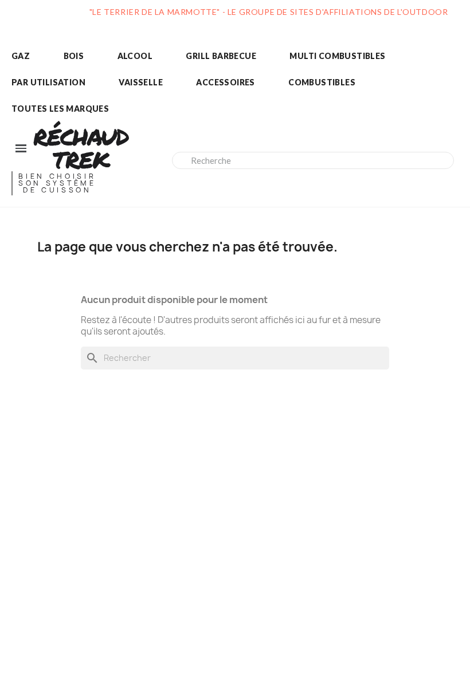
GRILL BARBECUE (221, 56)
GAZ (20, 56)
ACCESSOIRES (225, 82)
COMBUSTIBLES (321, 82)
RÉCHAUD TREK (80, 148)
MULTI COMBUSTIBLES (337, 56)
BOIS (74, 56)
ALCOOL (134, 56)
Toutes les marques (60, 108)
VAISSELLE (141, 82)
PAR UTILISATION (48, 82)
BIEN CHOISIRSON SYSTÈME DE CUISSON (57, 183)
